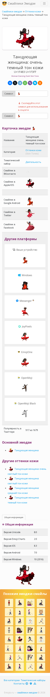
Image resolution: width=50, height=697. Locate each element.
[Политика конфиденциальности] (31, 683)
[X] (15, 83)
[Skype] (35, 83)
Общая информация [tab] (13, 517)
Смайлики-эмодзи (12, 11)
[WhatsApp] (25, 83)
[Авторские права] (27, 683)
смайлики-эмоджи (27, 692)
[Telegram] (20, 83)
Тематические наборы (33, 680)
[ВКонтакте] (10, 83)
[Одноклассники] (40, 83)
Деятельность (33, 162)
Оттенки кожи (33, 11)
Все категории (12, 680)
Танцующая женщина (26, 450)
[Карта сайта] (35, 683)
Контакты (19, 683)
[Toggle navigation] (44, 3)
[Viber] (30, 83)
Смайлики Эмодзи (21, 3)
